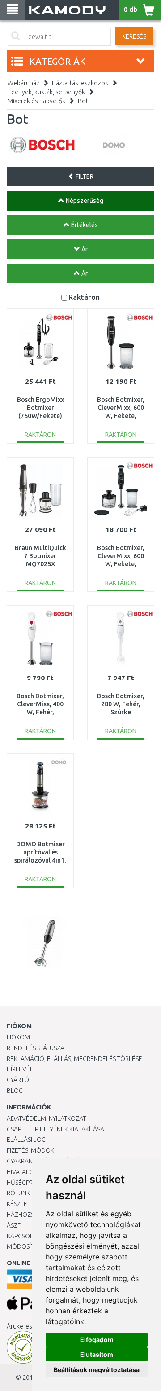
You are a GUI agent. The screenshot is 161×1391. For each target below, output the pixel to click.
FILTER (83, 176)
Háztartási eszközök (80, 83)
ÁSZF (14, 1225)
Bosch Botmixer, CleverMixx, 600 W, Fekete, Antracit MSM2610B (120, 416)
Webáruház (23, 83)
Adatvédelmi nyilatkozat (46, 1118)
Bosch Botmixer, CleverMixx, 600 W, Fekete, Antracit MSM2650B (120, 564)
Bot (83, 101)
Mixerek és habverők (36, 101)
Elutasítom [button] (96, 1354)
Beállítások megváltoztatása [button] (97, 1369)
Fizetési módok (30, 1150)
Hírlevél (20, 1069)
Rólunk (18, 1193)
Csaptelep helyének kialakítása (55, 1129)
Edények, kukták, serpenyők (46, 92)
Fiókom (18, 1037)
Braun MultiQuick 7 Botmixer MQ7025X (40, 556)
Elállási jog (26, 1139)
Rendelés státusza (35, 1048)
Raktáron (84, 297)
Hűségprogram (31, 1182)
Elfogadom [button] (97, 1339)
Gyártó (18, 1079)
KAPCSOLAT (23, 1236)
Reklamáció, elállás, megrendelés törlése (74, 1058)
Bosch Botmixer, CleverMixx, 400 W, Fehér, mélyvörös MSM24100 (40, 712)
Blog (15, 1090)
